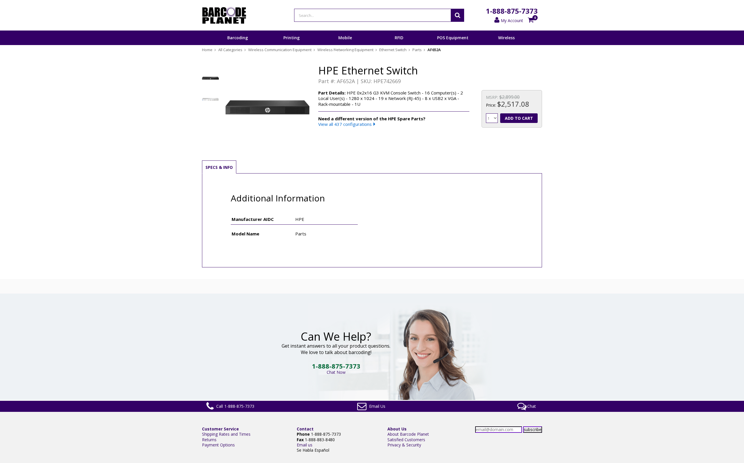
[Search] (457, 15)
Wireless (506, 37)
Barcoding (237, 37)
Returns (209, 439)
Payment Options (218, 445)
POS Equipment (452, 37)
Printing (291, 37)
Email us (304, 445)
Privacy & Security (404, 445)
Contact (305, 429)
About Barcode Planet (408, 434)
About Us (397, 429)
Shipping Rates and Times (226, 434)
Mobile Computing (345, 45)
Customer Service (220, 429)
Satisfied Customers (406, 439)
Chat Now (336, 372)
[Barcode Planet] (224, 15)
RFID (399, 37)
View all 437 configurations (345, 124)
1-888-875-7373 (512, 11)
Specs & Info (219, 167)
